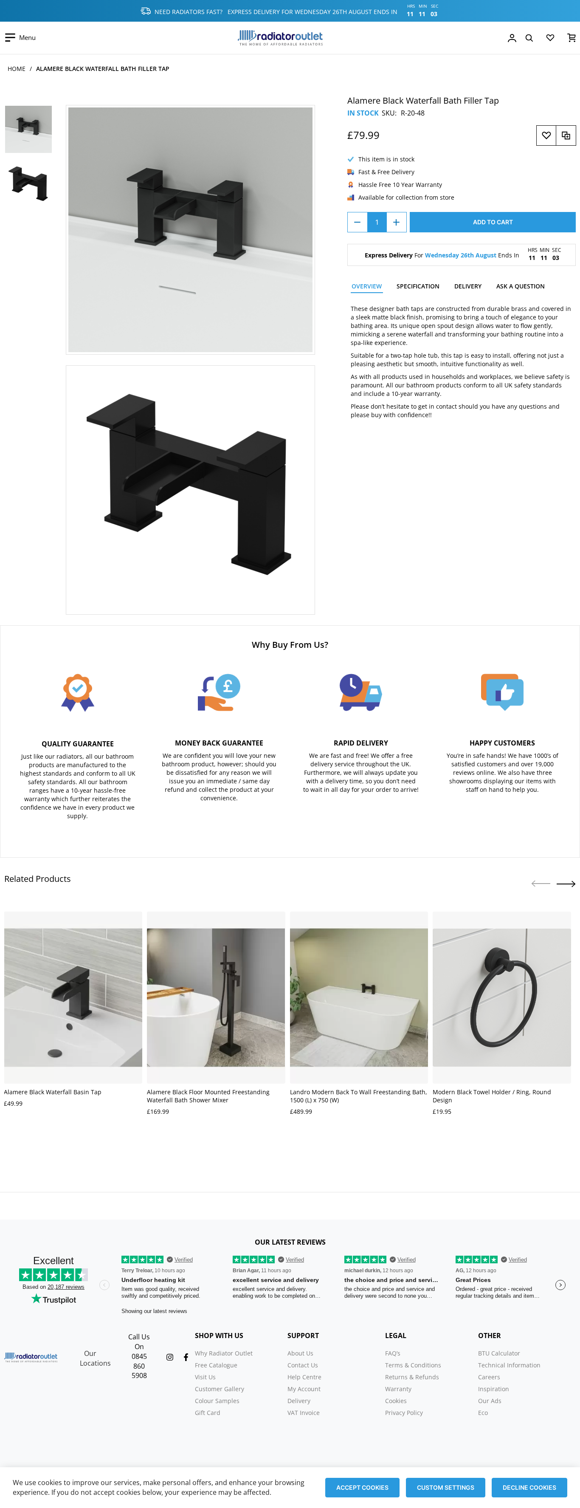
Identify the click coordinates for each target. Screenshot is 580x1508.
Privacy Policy (404, 1413)
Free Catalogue (216, 1365)
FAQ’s (392, 1353)
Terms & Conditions (413, 1365)
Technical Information (509, 1365)
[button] (566, 883)
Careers (489, 1377)
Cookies (396, 1401)
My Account (304, 1389)
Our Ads (489, 1401)
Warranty (398, 1389)
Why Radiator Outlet (224, 1353)
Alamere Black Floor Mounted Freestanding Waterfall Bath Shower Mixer (208, 1096)
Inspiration (493, 1389)
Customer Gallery (219, 1389)
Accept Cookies (362, 1487)
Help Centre (304, 1377)
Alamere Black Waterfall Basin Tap (52, 1092)
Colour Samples (217, 1401)
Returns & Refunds (412, 1377)
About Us (300, 1353)
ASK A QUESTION (520, 286)
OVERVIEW (367, 286)
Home (16, 69)
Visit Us (205, 1377)
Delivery (298, 1401)
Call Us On (139, 1341)
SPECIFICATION (418, 286)
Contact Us (302, 1365)
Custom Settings (445, 1487)
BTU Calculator (499, 1353)
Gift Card (207, 1413)
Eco (483, 1413)
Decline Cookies (529, 1487)
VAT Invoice (303, 1413)
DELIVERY (467, 286)
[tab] (367, 287)
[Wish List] (550, 39)
